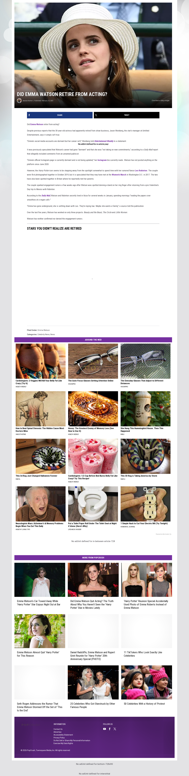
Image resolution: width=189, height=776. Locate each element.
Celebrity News (44, 334)
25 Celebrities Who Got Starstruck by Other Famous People (92, 705)
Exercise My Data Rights (63, 743)
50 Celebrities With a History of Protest (144, 703)
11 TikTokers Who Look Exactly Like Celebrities (143, 654)
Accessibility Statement (63, 735)
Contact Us (58, 729)
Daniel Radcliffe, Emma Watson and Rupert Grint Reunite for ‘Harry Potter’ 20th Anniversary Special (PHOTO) (92, 656)
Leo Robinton (141, 170)
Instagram (102, 160)
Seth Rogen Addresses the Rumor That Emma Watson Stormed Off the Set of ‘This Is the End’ (39, 707)
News (52, 334)
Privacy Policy (59, 738)
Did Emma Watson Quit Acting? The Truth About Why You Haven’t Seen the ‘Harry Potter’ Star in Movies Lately (92, 604)
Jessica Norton (28, 101)
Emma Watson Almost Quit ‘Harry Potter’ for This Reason (38, 654)
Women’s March (119, 174)
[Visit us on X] (115, 728)
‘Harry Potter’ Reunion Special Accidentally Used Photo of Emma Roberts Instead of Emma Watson (146, 604)
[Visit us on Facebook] (110, 728)
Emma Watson (36, 124)
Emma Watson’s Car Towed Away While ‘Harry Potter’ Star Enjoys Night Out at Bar (38, 603)
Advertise (57, 732)
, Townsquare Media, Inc (45, 750)
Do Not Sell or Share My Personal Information (72, 740)
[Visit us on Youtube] (105, 728)
